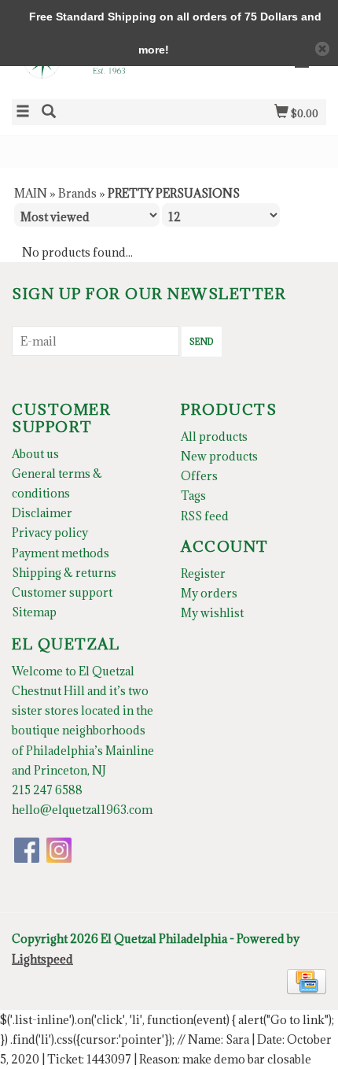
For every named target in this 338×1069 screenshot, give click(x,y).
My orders (209, 593)
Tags (193, 495)
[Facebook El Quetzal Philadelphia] (26, 850)
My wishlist (212, 612)
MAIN (30, 193)
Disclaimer (42, 512)
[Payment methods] (306, 979)
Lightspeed (42, 959)
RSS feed (205, 516)
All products (214, 436)
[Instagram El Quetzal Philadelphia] (59, 850)
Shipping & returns (64, 572)
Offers (199, 475)
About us (35, 453)
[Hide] (322, 49)
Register (203, 573)
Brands (77, 193)
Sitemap (34, 612)
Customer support (62, 592)
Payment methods (60, 553)
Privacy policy (50, 532)
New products (219, 456)
